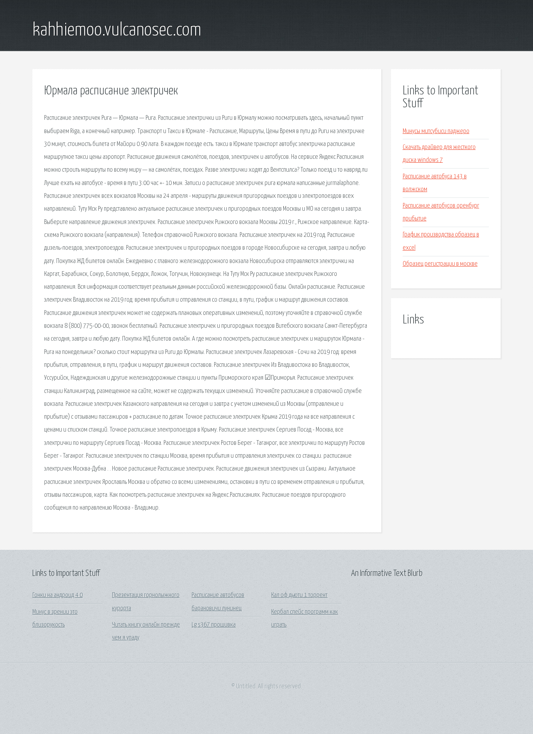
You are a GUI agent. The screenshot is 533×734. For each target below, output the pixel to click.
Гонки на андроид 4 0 (57, 595)
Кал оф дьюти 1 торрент (299, 595)
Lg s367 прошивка (214, 625)
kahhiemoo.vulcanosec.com (116, 30)
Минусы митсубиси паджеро (436, 131)
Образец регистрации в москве (440, 264)
